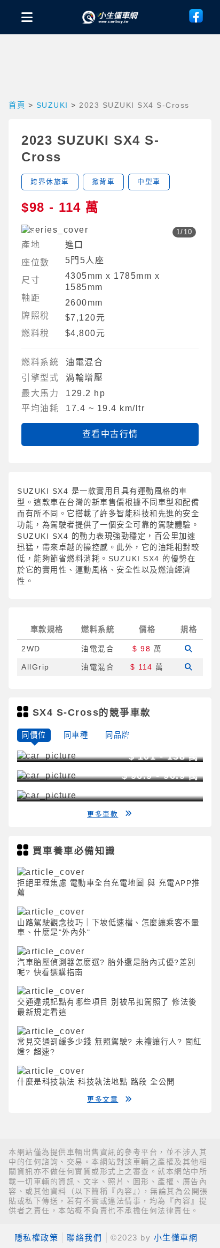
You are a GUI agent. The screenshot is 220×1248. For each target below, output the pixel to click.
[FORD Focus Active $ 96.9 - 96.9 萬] (47, 795)
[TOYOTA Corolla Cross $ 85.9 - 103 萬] (47, 755)
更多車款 (102, 814)
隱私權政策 (36, 1237)
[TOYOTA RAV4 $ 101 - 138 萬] (47, 775)
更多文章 (102, 1099)
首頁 (17, 105)
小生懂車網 (176, 1237)
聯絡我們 (84, 1237)
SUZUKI (52, 105)
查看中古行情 (110, 434)
